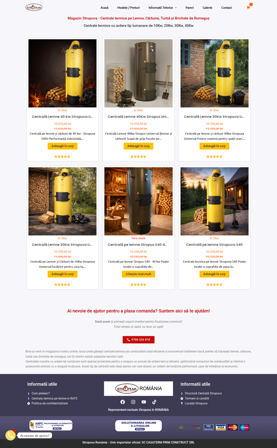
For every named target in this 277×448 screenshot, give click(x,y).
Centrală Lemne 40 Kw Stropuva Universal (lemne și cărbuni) (85, 116)
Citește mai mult (138, 274)
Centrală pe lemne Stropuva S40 (214, 244)
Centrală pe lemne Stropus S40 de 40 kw (143, 244)
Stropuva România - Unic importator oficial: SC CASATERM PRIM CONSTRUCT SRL (138, 442)
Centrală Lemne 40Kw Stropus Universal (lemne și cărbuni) (159, 116)
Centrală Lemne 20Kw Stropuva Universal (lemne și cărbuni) (84, 244)
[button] (175, 7)
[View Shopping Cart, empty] (248, 7)
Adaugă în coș (62, 146)
